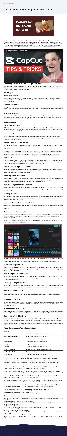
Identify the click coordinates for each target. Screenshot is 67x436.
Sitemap (55, 430)
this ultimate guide (42, 323)
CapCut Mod (23, 222)
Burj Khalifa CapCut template (52, 155)
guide (42, 220)
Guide (47, 3)
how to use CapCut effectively (37, 154)
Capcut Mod (9, 3)
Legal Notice (60, 430)
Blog (52, 3)
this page (60, 220)
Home (43, 3)
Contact (50, 430)
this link (23, 324)
